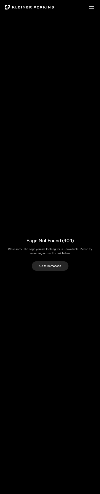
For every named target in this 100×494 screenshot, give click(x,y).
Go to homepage (50, 265)
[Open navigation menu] (92, 7)
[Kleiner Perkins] (29, 7)
